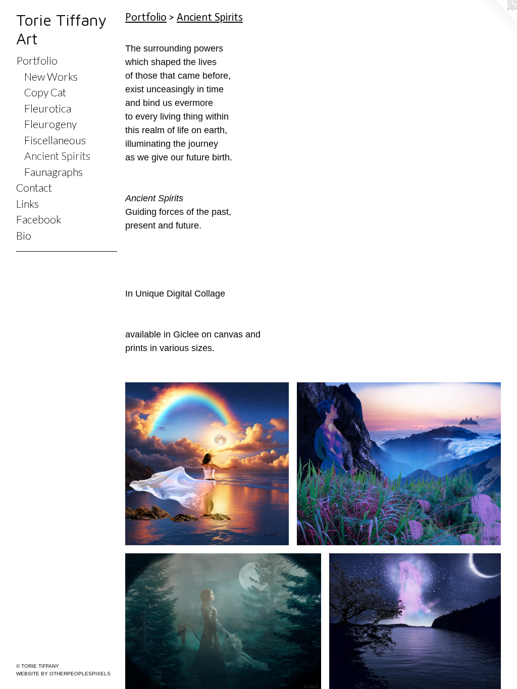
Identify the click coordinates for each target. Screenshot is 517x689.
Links (27, 203)
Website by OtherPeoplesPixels (63, 673)
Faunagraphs (53, 171)
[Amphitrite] (207, 464)
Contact (34, 187)
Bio (23, 235)
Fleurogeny (50, 124)
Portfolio (37, 60)
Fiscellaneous (55, 140)
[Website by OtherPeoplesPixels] (497, 20)
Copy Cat (45, 92)
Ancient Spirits (57, 155)
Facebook (38, 219)
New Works (51, 76)
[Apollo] (399, 464)
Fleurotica (47, 108)
